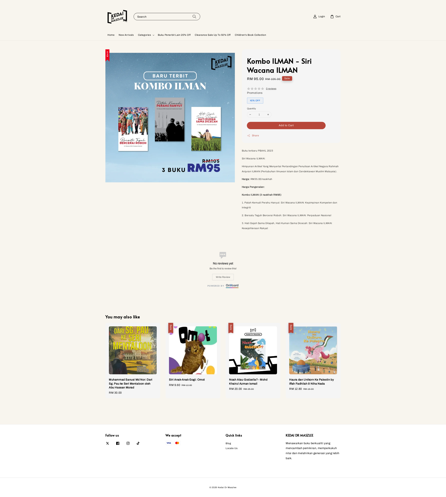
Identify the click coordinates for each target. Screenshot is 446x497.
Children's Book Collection (250, 35)
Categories (144, 35)
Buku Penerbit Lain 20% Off (174, 35)
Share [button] (255, 135)
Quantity (251, 108)
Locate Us (231, 448)
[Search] (194, 16)
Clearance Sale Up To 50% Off (213, 35)
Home (110, 35)
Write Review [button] (223, 277)
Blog (228, 443)
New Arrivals (126, 35)
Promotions (255, 92)
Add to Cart (286, 125)
